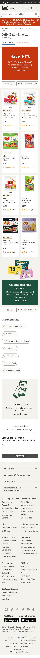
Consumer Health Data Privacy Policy (20, 643)
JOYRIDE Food (11, 348)
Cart (31, 8)
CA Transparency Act (27, 646)
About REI (25, 566)
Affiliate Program (8, 576)
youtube (28, 609)
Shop (12, 8)
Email (3, 445)
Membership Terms (20, 649)
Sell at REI (6, 573)
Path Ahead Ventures (29, 554)
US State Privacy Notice (27, 640)
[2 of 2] (30, 150)
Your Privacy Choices (28, 637)
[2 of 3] (10, 107)
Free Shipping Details (29, 531)
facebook (17, 609)
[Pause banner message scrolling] (37, 20)
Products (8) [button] (8, 42)
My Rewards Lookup (10, 508)
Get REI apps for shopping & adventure (19, 616)
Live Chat (5, 599)
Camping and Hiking (16, 28)
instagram (6, 609)
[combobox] (20, 14)
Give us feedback (14, 429)
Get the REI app (20, 414)
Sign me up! (20, 456)
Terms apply (20, 297)
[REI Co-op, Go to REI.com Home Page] (4, 8)
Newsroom (25, 576)
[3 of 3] (11, 107)
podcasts (33, 609)
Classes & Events (28, 547)
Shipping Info (26, 518)
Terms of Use (9, 637)
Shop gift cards (20, 300)
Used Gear (6, 553)
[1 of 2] (29, 150)
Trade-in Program (9, 556)
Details (32, 440)
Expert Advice (22, 42)
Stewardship (26, 582)
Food (3, 30)
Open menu (36, 8)
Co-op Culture (7, 570)
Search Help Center (10, 592)
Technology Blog (28, 579)
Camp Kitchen (29, 28)
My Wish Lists (7, 511)
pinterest (23, 609)
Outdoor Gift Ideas (9, 527)
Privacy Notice (10, 640)
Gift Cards (6, 531)
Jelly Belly (5, 28)
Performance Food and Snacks (17, 341)
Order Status (26, 502)
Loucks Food (11, 363)
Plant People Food (13, 370)
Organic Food (11, 334)
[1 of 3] (9, 107)
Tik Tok (12, 609)
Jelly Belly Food (11, 356)
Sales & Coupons (28, 527)
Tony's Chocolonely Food (15, 326)
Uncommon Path (28, 550)
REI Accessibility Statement (20, 652)
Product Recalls (10, 646)
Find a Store (6, 596)
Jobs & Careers (8, 566)
